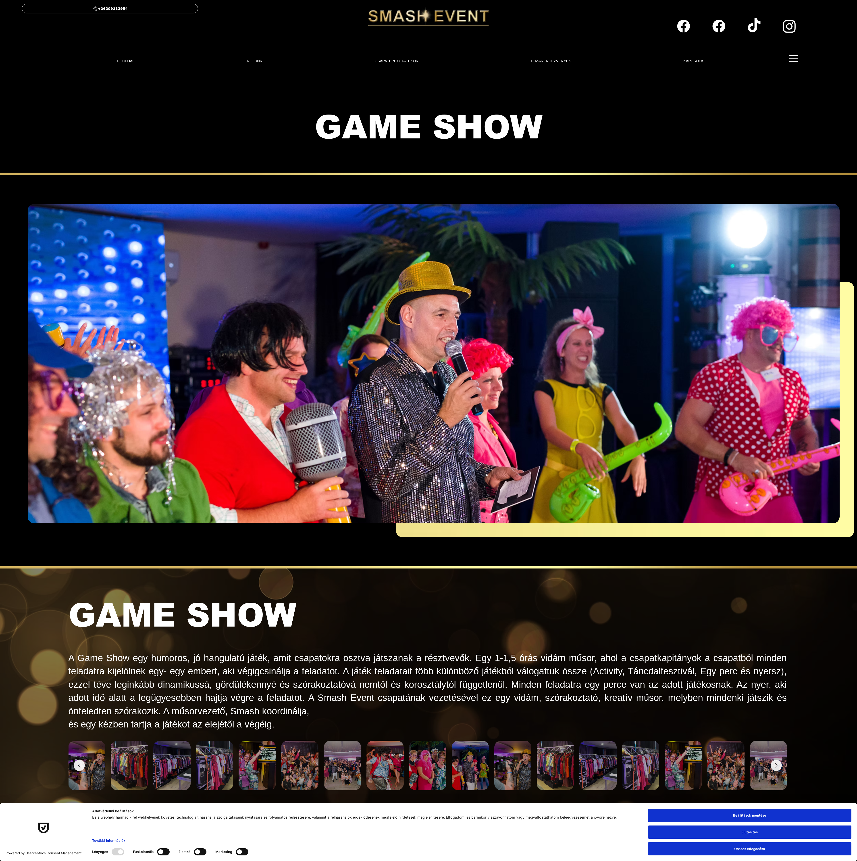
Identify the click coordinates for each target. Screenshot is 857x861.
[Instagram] (789, 26)
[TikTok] (754, 26)
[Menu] (793, 58)
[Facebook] (683, 26)
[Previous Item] (79, 765)
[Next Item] (776, 765)
